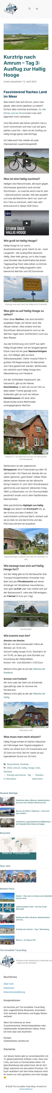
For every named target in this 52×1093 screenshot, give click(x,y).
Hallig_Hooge (27, 768)
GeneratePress (26, 1089)
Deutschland (13, 764)
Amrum (16, 768)
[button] (29, 9)
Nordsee (24, 764)
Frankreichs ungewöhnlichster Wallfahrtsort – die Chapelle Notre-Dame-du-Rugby (34, 823)
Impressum (9, 988)
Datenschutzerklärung (14, 992)
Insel (38, 768)
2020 (9, 768)
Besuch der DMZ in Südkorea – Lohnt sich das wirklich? (32, 812)
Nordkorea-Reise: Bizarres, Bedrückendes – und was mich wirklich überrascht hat (33, 801)
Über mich (9, 984)
